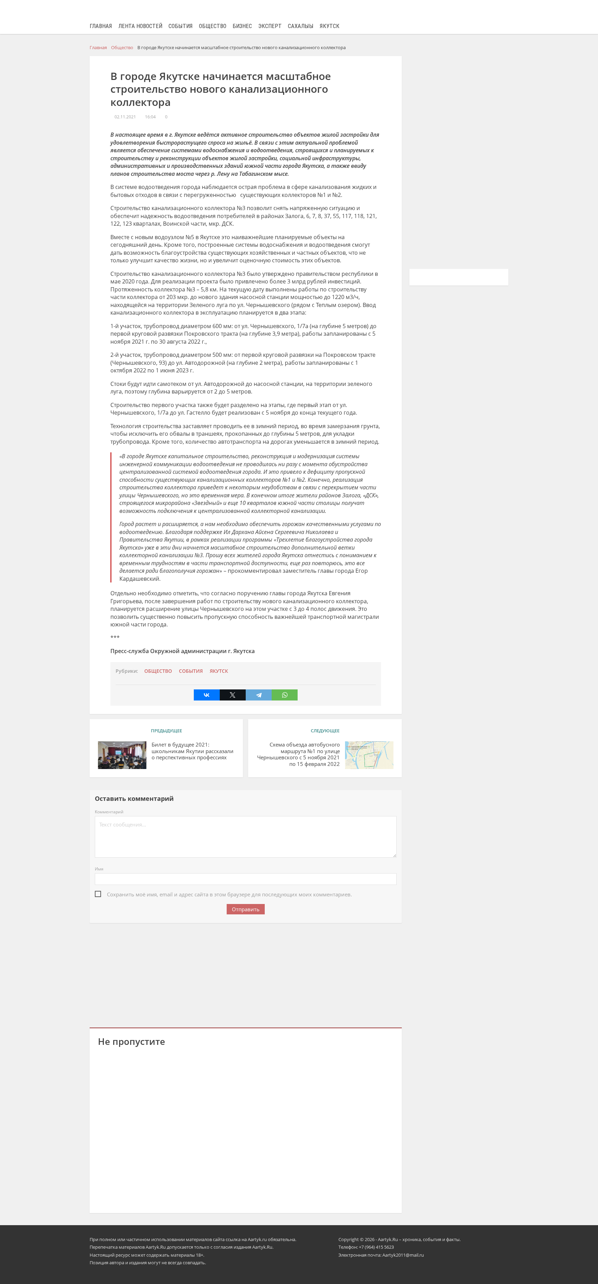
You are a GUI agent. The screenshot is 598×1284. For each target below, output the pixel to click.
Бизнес (242, 26)
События (181, 26)
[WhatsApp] (285, 694)
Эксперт (270, 26)
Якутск (329, 26)
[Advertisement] (246, 973)
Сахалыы (301, 26)
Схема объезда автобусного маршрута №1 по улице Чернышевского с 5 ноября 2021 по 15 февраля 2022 (298, 754)
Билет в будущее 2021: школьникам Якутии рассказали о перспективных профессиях (193, 751)
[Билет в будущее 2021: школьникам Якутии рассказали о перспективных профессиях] (122, 755)
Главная (101, 26)
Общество (212, 26)
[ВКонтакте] (207, 694)
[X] (233, 694)
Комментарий (109, 812)
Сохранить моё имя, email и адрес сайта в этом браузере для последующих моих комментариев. (229, 894)
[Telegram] (259, 694)
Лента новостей (140, 26)
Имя (99, 869)
